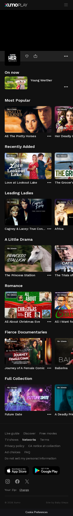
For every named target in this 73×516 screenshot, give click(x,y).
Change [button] (24, 489)
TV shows (11, 439)
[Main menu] (66, 5)
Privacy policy (14, 446)
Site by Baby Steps (57, 502)
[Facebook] (17, 481)
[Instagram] (8, 481)
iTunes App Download (17, 471)
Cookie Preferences (37, 512)
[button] (36, 82)
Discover (29, 433)
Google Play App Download (46, 471)
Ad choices (12, 452)
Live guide (12, 433)
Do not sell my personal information (30, 458)
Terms (44, 439)
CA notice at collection (44, 446)
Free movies (48, 433)
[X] (27, 481)
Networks (29, 439)
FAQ (27, 452)
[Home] (16, 5)
